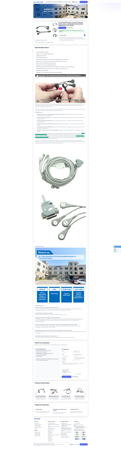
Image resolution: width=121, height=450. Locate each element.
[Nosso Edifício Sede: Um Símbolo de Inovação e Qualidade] (60, 10)
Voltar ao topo (76, 444)
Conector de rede (50, 432)
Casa (35, 20)
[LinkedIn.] (72, 444)
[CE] (77, 435)
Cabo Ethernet (50, 433)
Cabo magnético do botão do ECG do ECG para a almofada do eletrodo (80, 396)
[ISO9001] (83, 439)
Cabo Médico (48, 20)
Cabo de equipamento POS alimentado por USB (53, 425)
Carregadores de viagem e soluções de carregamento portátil (66, 425)
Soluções (36, 428)
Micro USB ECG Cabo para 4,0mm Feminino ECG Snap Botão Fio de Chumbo (66, 396)
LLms (49, 445)
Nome (63, 351)
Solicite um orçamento (62, 27)
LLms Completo (52, 445)
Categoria (38, 20)
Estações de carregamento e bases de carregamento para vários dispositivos (66, 428)
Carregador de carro (64, 426)
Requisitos (63, 361)
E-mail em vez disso (75, 376)
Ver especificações (70, 27)
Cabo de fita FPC (50, 436)
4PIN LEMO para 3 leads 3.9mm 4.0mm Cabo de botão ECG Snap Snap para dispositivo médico (54, 396)
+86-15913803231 (77, 423)
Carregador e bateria (64, 423)
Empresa (77, 351)
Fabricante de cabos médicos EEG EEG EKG (41, 40)
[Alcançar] (77, 437)
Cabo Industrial (50, 437)
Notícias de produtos (37, 433)
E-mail (63, 354)
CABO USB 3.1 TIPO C (51, 439)
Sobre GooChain (37, 423)
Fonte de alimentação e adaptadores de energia (66, 430)
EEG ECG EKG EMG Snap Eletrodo (39, 42)
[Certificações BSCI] (77, 439)
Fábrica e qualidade (37, 425)
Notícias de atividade (37, 434)
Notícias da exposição (37, 435)
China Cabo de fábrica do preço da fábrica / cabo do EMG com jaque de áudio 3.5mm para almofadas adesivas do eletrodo (41, 396)
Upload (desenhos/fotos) (65, 370)
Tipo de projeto (64, 358)
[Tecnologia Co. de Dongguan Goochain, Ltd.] (38, 2)
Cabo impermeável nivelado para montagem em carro (54, 427)
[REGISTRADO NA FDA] (83, 432)
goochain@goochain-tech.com (79, 424)
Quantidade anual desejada (79, 358)
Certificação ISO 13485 (38, 424)
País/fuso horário (78, 354)
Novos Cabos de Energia (51, 423)
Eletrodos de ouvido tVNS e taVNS (65, 437)
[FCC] (83, 435)
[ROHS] (77, 432)
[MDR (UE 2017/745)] (83, 437)
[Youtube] (70, 444)
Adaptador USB (50, 431)
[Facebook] (71, 444)
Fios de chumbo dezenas (49, 42)
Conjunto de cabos (43, 20)
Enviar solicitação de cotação (66, 376)
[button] (86, 11)
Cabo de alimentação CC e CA (52, 428)
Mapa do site (46, 445)
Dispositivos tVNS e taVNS (64, 435)
